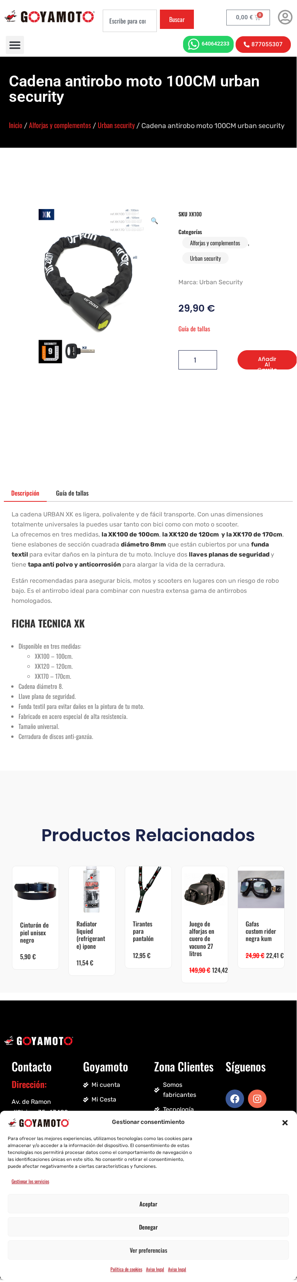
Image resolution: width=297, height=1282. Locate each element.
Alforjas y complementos (60, 125)
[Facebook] (235, 1099)
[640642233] (193, 44)
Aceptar (148, 1203)
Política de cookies (126, 1269)
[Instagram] (257, 1099)
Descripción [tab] (25, 493)
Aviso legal (155, 1269)
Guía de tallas (194, 328)
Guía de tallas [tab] (72, 493)
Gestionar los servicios (30, 1181)
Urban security (116, 125)
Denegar (148, 1227)
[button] (285, 1122)
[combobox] (130, 21)
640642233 (215, 43)
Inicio (15, 125)
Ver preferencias (148, 1250)
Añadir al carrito (267, 362)
